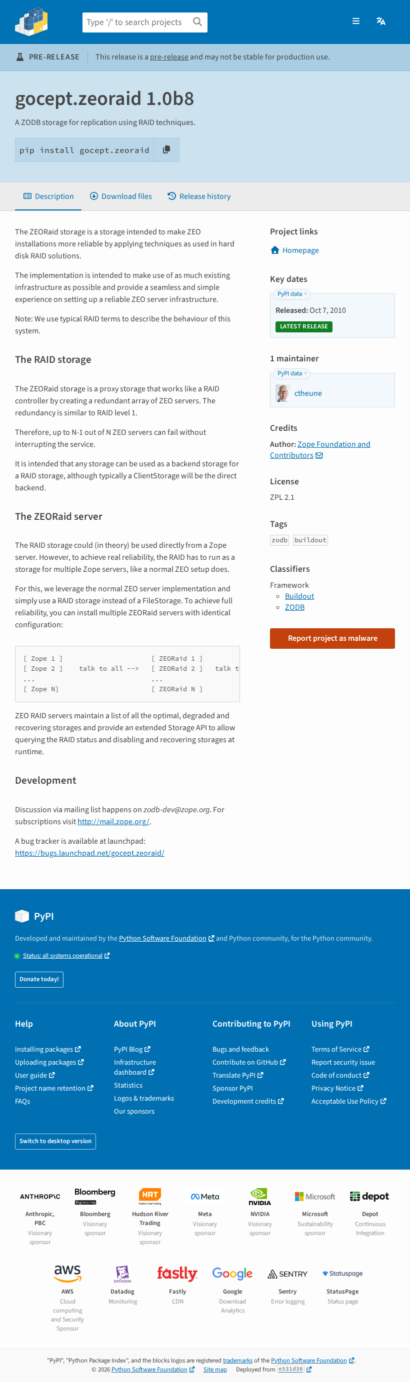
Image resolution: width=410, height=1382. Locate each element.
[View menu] (356, 21)
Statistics (128, 1085)
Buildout (299, 596)
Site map (215, 1369)
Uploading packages (45, 1062)
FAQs (22, 1101)
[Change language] (381, 21)
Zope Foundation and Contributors (320, 450)
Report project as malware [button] (333, 638)
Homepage (300, 250)
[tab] (48, 196)
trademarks (237, 1360)
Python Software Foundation (162, 938)
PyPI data (290, 293)
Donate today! (39, 979)
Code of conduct (337, 1075)
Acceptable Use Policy (345, 1101)
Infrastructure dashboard (135, 1067)
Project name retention (50, 1088)
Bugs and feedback (240, 1049)
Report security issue (343, 1062)
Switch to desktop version (56, 1141)
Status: (62, 956)
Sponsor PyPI (232, 1088)
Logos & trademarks (144, 1098)
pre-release (169, 56)
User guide (31, 1075)
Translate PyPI (234, 1075)
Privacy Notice (334, 1088)
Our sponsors (134, 1111)
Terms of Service (337, 1049)
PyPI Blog (128, 1049)
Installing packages (44, 1049)
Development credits (244, 1101)
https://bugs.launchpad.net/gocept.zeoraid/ (89, 853)
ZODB (294, 607)
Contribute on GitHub (245, 1062)
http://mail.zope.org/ (114, 821)
